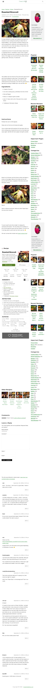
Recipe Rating (5, 429)
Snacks (32, 207)
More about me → (37, 38)
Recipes (7, 9)
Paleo (32, 191)
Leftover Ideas (34, 182)
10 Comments (15, 16)
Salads (32, 201)
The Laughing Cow (35, 213)
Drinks (32, 170)
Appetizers (33, 158)
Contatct (33, 147)
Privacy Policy (34, 141)
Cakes (32, 162)
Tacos (32, 211)
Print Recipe (9, 265)
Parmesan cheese (14, 296)
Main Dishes (34, 187)
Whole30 (33, 217)
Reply (26, 489)
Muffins (33, 189)
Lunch (32, 185)
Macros (32, 143)
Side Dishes (34, 205)
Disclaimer (33, 145)
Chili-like (33, 164)
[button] (2, 262)
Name (3, 451)
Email (3, 455)
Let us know (14, 336)
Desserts (33, 166)
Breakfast (33, 160)
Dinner (11, 9)
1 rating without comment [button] (19, 418)
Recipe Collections (35, 155)
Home (3, 9)
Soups (32, 209)
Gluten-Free (34, 174)
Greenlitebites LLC (28, 686)
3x (28, 279)
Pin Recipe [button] (23, 265)
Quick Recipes (34, 199)
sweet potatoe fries (22, 233)
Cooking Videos (35, 153)
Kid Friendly (34, 180)
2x (26, 279)
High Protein (34, 178)
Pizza (32, 197)
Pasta (32, 195)
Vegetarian (33, 215)
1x (24, 279)
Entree (32, 172)
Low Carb (33, 184)
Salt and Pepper (7, 287)
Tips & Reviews (34, 219)
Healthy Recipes (35, 176)
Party (32, 193)
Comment (4, 433)
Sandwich (33, 203)
